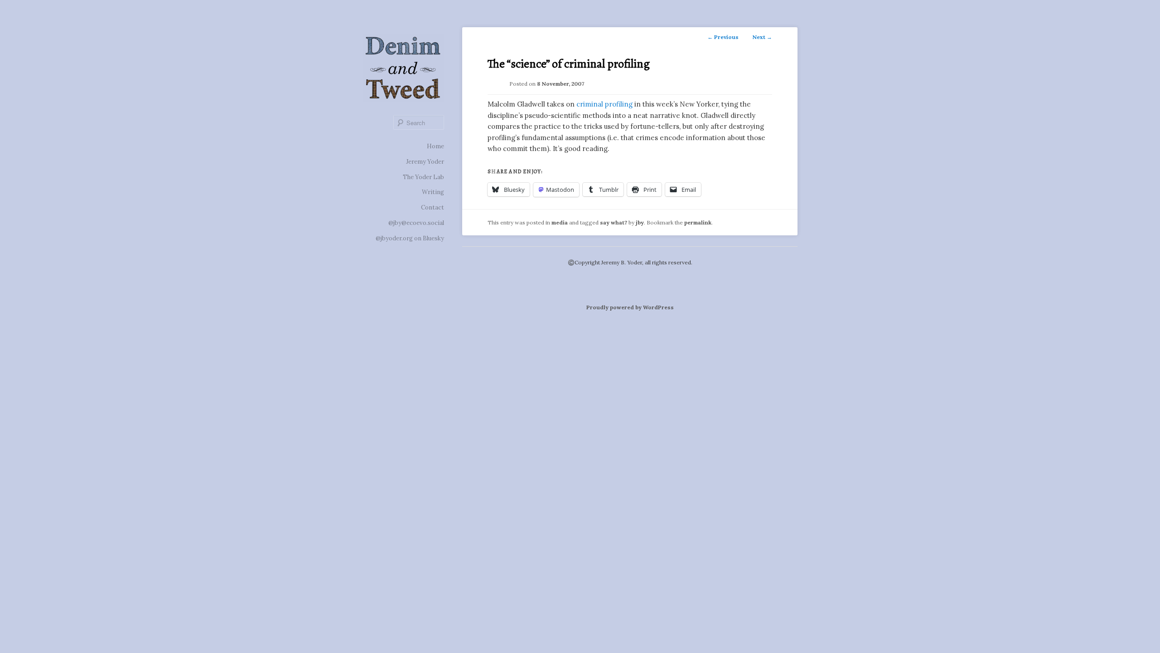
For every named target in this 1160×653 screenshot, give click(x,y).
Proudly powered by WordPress (630, 307)
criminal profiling (604, 104)
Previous (723, 37)
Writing (433, 192)
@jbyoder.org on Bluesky (410, 238)
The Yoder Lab (423, 177)
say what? (613, 222)
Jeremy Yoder (425, 162)
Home (435, 146)
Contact (432, 207)
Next (762, 37)
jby (640, 222)
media (559, 222)
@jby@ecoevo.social (416, 223)
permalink (697, 222)
